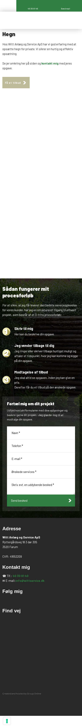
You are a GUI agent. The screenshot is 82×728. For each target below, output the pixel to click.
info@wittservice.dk (30, 580)
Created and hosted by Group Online (21, 693)
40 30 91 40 (20, 576)
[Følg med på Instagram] (20, 600)
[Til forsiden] (35, 20)
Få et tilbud (13, 82)
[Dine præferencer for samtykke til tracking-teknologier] (7, 721)
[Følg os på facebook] (7, 600)
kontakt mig (50, 63)
